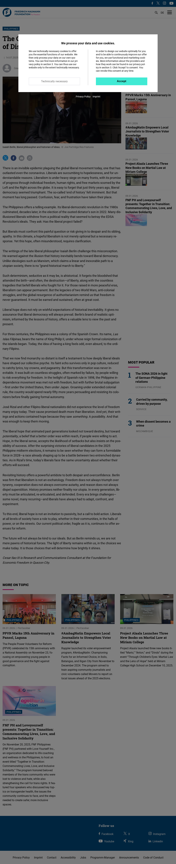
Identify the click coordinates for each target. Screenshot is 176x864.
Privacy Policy (83, 96)
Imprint (96, 96)
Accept (121, 81)
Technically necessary (54, 81)
